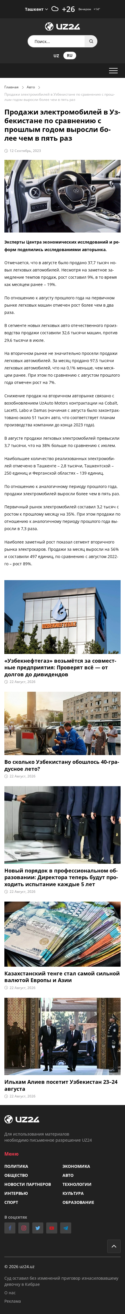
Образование (78, 1202)
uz (56, 55)
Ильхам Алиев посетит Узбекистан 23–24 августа (60, 1085)
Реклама (12, 1301)
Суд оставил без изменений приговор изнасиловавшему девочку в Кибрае (61, 1281)
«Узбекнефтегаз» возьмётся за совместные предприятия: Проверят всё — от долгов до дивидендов (60, 667)
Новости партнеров (27, 1184)
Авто (31, 87)
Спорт (11, 1202)
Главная (11, 87)
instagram (23, 1227)
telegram (65, 1227)
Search (91, 41)
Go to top (114, 1246)
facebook (9, 1227)
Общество (16, 1175)
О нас (10, 1292)
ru (70, 55)
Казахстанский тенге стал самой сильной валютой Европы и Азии (62, 977)
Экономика (76, 1166)
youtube (51, 1227)
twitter (37, 1227)
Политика (16, 1166)
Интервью (16, 1193)
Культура (73, 1193)
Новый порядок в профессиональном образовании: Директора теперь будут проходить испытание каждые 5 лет (61, 877)
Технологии (77, 1184)
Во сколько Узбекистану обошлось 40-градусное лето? (61, 765)
